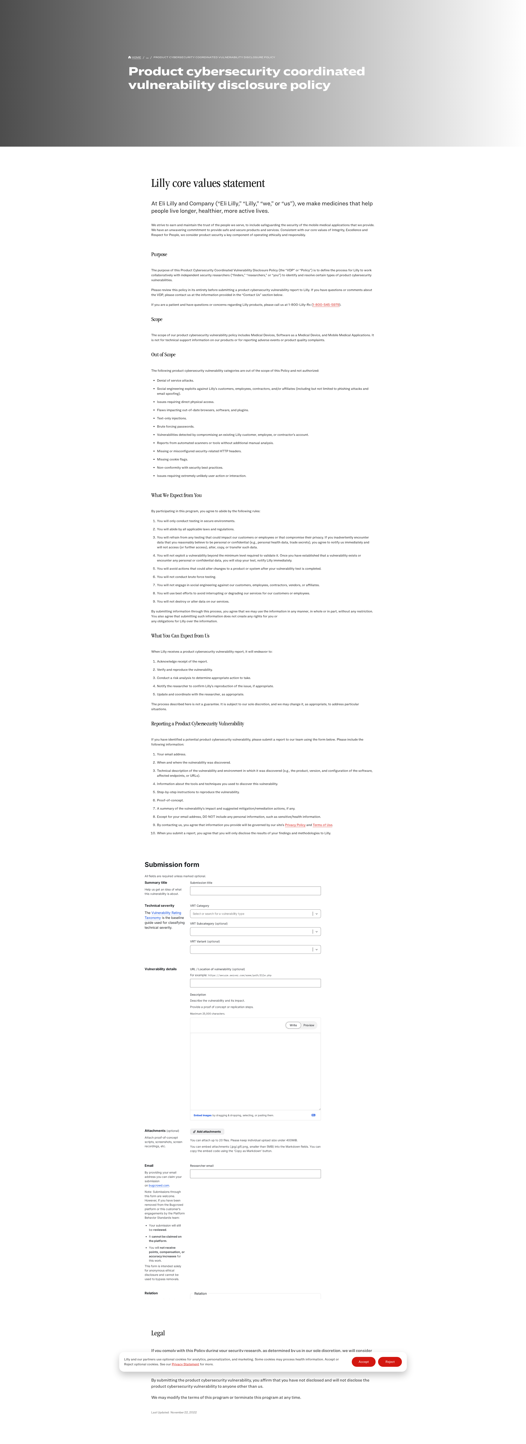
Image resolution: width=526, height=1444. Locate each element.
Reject (390, 1362)
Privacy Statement (185, 1364)
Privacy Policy (295, 825)
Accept (364, 1362)
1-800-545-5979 (326, 305)
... (147, 57)
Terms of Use (322, 825)
